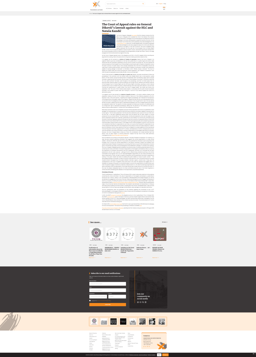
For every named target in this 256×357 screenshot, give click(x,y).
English (160, 3)
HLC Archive (109, 8)
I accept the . (101, 300)
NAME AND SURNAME (93, 280)
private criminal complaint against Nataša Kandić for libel (125, 182)
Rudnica (123, 192)
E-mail (90, 287)
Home (90, 13)
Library (127, 8)
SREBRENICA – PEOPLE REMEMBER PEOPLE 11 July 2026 (96, 249)
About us (116, 8)
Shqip (165, 3)
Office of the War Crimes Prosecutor (120, 135)
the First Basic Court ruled (116, 204)
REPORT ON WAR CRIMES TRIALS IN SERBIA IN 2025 (142, 249)
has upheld (134, 35)
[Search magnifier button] (143, 4)
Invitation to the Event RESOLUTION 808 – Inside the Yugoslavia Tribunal (111, 250)
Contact (121, 8)
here (141, 205)
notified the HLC (111, 196)
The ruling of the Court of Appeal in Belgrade (112, 208)
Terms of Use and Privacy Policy (104, 300)
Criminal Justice (107, 20)
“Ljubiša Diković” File (121, 43)
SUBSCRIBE (107, 304)
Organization (91, 293)
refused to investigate (116, 195)
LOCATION (110, 293)
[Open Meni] (164, 8)
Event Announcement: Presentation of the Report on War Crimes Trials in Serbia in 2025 (159, 250)
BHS (157, 3)
